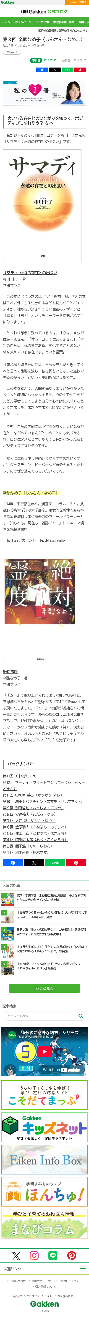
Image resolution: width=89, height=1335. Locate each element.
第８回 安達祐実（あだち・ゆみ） (30, 814)
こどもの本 (42, 22)
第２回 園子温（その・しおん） (28, 846)
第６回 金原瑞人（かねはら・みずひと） (35, 827)
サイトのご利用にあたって (63, 1281)
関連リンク (12, 1269)
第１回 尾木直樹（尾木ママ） (26, 852)
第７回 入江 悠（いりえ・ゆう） (29, 820)
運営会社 (36, 1281)
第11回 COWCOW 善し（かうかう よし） (33, 795)
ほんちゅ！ (12, 52)
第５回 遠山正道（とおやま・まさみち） (35, 833)
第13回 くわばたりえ (19, 776)
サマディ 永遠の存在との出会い (30, 273)
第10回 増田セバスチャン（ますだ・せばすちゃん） (44, 801)
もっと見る (44, 988)
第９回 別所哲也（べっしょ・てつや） (33, 808)
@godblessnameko (52, 540)
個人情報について (45, 1286)
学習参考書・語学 (63, 22)
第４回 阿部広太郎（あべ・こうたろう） (35, 840)
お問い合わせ (17, 1281)
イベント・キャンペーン (16, 22)
